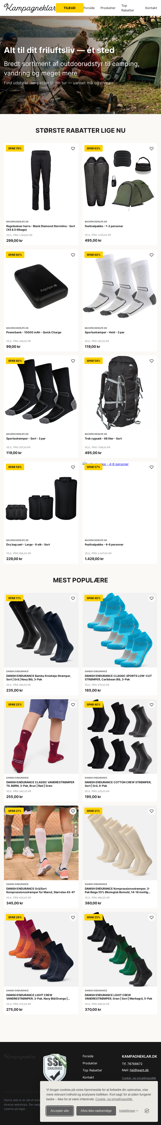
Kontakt (151, 8)
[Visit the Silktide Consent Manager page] (147, 1111)
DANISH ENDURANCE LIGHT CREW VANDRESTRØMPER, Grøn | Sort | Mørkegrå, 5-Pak (118, 996)
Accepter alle (60, 1110)
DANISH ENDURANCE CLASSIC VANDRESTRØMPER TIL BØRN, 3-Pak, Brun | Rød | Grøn (40, 783)
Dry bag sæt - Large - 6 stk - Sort (28, 544)
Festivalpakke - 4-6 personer (104, 544)
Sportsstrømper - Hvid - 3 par (104, 332)
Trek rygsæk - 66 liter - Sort (103, 438)
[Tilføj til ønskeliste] (73, 148)
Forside (89, 8)
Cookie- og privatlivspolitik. (114, 1099)
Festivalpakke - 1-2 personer (104, 226)
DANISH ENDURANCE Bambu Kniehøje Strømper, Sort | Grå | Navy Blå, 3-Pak (38, 677)
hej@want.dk (139, 1070)
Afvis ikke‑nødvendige (96, 1110)
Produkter (108, 8)
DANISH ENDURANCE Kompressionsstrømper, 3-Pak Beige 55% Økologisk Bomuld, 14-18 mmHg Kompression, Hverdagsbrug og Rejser (117, 892)
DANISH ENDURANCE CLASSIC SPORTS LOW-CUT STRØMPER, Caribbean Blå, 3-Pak (118, 677)
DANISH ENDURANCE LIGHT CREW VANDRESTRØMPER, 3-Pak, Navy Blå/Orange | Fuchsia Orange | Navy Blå (37, 998)
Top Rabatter (127, 8)
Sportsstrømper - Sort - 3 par (26, 438)
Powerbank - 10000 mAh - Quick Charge (33, 332)
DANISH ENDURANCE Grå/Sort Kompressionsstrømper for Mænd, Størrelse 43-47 (40, 890)
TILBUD (70, 8)
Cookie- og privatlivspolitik (139, 1078)
